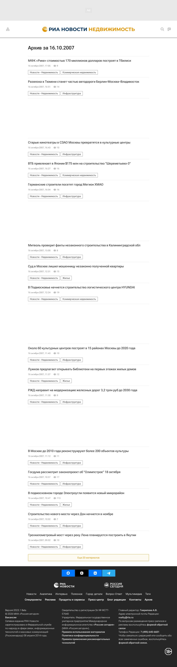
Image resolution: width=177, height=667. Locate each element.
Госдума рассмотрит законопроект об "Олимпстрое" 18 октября (74, 472)
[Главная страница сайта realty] (88, 29)
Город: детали (94, 594)
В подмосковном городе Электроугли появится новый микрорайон (76, 493)
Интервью (61, 594)
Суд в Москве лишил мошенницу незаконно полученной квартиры (76, 266)
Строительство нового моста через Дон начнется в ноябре (70, 514)
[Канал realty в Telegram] (108, 573)
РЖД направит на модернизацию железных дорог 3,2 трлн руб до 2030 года (82, 390)
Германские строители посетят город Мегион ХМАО (65, 184)
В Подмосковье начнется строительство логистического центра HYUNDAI (81, 287)
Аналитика (46, 594)
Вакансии (10, 617)
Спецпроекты (33, 599)
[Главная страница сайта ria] (62, 29)
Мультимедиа (134, 594)
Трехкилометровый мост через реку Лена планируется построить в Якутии (82, 535)
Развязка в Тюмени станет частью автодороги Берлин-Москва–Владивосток (83, 81)
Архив (148, 599)
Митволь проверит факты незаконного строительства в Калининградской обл (84, 245)
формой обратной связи (133, 642)
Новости (31, 594)
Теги (148, 594)
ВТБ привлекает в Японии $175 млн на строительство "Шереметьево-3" (79, 163)
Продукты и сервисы (72, 599)
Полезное (76, 594)
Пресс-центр (96, 599)
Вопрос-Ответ (114, 594)
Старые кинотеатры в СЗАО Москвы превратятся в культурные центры (79, 142)
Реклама (50, 599)
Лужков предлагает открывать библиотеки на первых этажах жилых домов (82, 369)
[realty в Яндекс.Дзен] (81, 573)
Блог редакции (116, 599)
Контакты (135, 599)
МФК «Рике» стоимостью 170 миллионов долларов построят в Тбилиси (79, 60)
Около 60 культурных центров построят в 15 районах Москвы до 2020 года (81, 348)
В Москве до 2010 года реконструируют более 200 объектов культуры (78, 451)
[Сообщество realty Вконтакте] (95, 573)
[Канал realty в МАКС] (68, 573)
